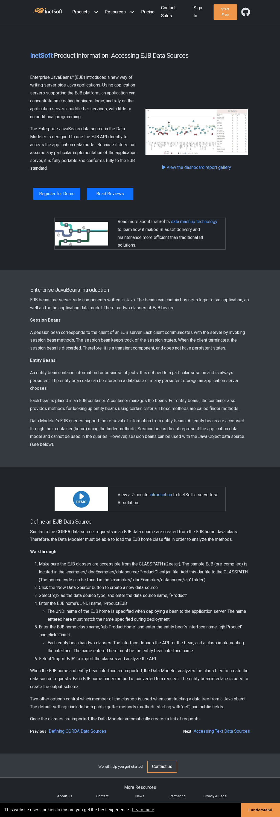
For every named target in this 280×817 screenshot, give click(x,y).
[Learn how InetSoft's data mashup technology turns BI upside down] (81, 233)
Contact (102, 796)
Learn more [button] (143, 809)
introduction (161, 494)
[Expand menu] (95, 12)
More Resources (140, 787)
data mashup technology (194, 221)
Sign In (198, 11)
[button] (86, 12)
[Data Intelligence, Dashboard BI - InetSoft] (48, 11)
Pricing (147, 12)
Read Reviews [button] (110, 193)
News (139, 796)
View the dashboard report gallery (198, 167)
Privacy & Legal (215, 796)
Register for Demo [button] (57, 193)
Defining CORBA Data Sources (77, 731)
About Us (64, 796)
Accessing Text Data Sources (222, 731)
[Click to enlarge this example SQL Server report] (196, 131)
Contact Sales (168, 11)
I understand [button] (260, 810)
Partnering (178, 796)
